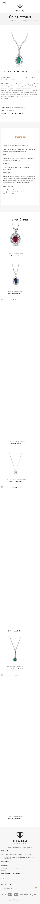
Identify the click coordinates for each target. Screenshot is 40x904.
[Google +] (19, 113)
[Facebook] (9, 113)
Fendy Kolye (13, 20)
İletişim (3, 870)
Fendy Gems (18, 900)
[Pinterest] (16, 113)
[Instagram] (3, 878)
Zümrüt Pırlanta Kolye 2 (15, 669)
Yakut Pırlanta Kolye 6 (37, 72)
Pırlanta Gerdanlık (19, 441)
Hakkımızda (4, 865)
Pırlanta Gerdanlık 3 (15, 443)
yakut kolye (19, 253)
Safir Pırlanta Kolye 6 (15, 631)
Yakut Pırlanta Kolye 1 (15, 256)
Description (20, 137)
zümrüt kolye (25, 20)
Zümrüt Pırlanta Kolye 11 (34, 72)
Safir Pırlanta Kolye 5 (15, 818)
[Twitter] (12, 113)
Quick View (26, 225)
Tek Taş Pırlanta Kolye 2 (15, 481)
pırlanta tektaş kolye (19, 479)
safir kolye (19, 291)
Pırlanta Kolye (9, 110)
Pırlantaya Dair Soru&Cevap (9, 868)
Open (4, 2)
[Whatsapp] (23, 113)
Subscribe (36, 888)
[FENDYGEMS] (20, 8)
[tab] (21, 137)
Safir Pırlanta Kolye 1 (15, 293)
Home (3, 20)
